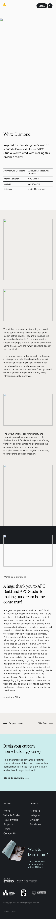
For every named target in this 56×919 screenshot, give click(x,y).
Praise (6, 829)
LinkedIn (34, 820)
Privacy (5, 912)
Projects (8, 825)
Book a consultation (13, 778)
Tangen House (16, 723)
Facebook (35, 825)
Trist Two (42, 723)
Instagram (35, 815)
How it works (10, 820)
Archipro (35, 811)
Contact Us (9, 834)
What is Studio (11, 815)
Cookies (13, 912)
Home (6, 811)
